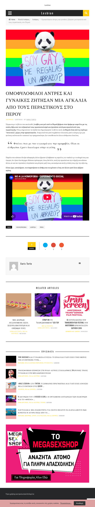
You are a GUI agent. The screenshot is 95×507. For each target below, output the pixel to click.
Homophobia (21, 227)
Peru (42, 227)
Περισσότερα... (66, 503)
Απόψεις (9, 120)
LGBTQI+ (33, 227)
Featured (21, 363)
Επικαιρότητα (16, 331)
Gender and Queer (73, 331)
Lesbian (47, 5)
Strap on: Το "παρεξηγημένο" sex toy (47, 321)
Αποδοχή (79, 503)
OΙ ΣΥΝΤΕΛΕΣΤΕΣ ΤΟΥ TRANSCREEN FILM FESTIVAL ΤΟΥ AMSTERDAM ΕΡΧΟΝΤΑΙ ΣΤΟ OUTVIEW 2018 (76, 324)
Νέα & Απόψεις (34, 376)
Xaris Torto (31, 120)
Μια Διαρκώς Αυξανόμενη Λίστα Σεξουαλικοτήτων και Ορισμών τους (19, 324)
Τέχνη (42, 402)
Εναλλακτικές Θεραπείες (34, 363)
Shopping (28, 416)
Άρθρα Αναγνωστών (39, 416)
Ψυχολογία (48, 363)
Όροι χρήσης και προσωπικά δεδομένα (20, 494)
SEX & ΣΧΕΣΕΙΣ (47, 326)
